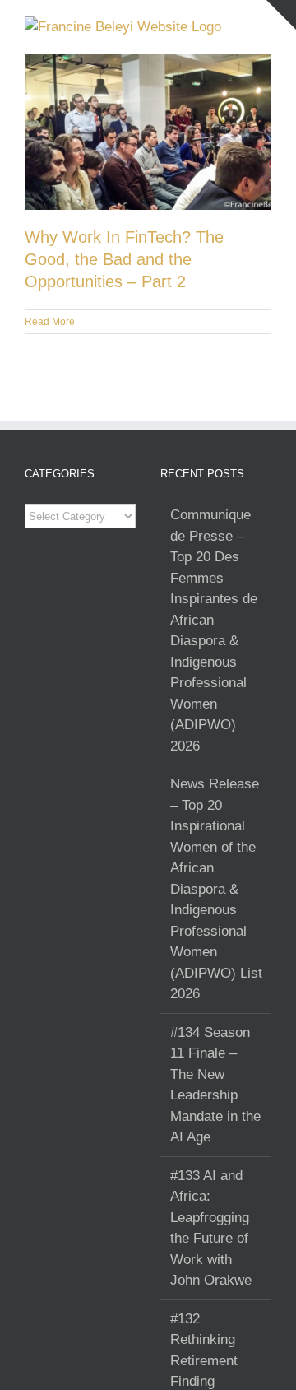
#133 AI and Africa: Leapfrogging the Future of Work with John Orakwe (211, 1228)
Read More (50, 322)
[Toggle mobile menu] (264, 25)
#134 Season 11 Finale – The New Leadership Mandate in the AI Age (215, 1085)
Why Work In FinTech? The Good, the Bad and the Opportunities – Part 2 (124, 259)
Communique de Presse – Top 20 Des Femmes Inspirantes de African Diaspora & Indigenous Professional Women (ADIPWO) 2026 (213, 630)
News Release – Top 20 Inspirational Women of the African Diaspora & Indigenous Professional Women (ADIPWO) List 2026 (216, 889)
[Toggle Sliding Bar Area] (281, 15)
